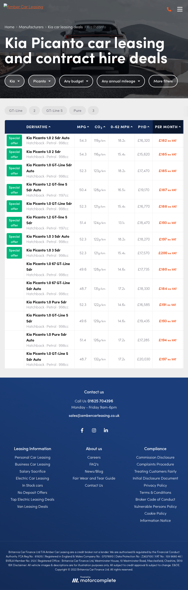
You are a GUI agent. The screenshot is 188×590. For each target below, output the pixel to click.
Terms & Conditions (155, 492)
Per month (166, 126)
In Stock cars (32, 485)
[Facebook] (82, 431)
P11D (142, 126)
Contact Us (94, 485)
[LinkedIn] (106, 431)
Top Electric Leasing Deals (32, 499)
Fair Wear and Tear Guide (94, 477)
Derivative (36, 126)
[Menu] (179, 9)
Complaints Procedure (155, 463)
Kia (12, 80)
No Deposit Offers (32, 492)
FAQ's (94, 463)
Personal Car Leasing (32, 457)
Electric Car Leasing (32, 477)
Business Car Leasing (32, 463)
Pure (77, 110)
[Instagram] (94, 431)
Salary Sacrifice (32, 471)
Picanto (39, 80)
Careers (94, 457)
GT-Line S (54, 110)
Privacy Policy (155, 485)
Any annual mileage (118, 80)
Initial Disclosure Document (155, 477)
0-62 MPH (120, 126)
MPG (81, 126)
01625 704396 (100, 401)
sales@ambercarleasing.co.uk (94, 415)
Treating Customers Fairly (155, 471)
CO (98, 127)
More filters (163, 80)
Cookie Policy (155, 513)
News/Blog (94, 471)
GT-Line (15, 110)
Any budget (73, 80)
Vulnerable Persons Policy (155, 506)
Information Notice (155, 520)
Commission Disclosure (155, 457)
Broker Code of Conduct (155, 499)
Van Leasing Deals (32, 506)
